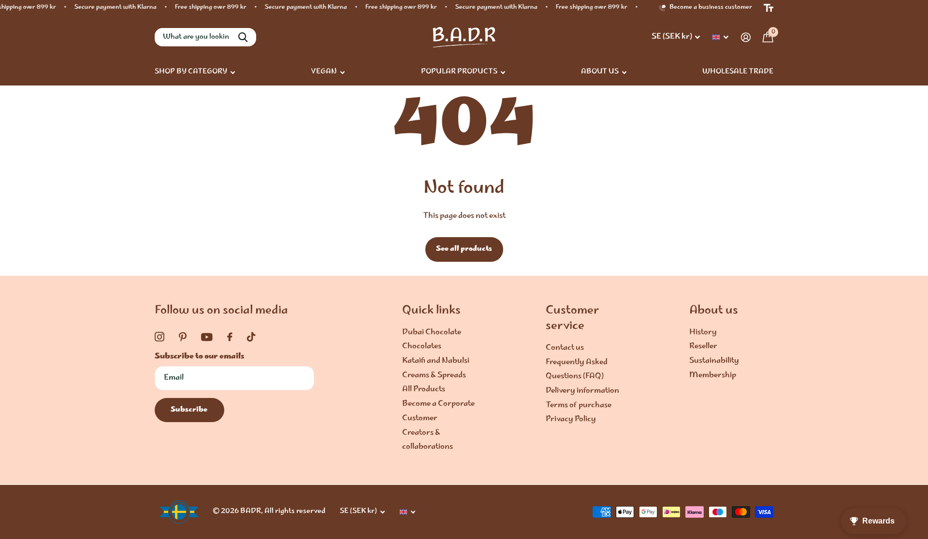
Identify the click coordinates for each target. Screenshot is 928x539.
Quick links (431, 311)
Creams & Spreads (434, 375)
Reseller (703, 346)
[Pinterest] (183, 337)
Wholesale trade (737, 72)
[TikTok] (251, 337)
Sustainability (714, 361)
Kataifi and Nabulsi (435, 361)
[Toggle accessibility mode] (768, 8)
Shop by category (191, 72)
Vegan (324, 72)
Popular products (459, 72)
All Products (423, 389)
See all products (464, 249)
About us (600, 72)
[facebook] (229, 337)
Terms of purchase (578, 405)
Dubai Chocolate (431, 332)
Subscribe (190, 410)
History (703, 332)
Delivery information (582, 390)
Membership (712, 375)
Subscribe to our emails (199, 356)
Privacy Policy (571, 419)
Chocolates (421, 346)
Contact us (565, 348)
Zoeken (243, 37)
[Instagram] (159, 337)
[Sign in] (745, 37)
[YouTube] (207, 337)
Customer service (572, 318)
